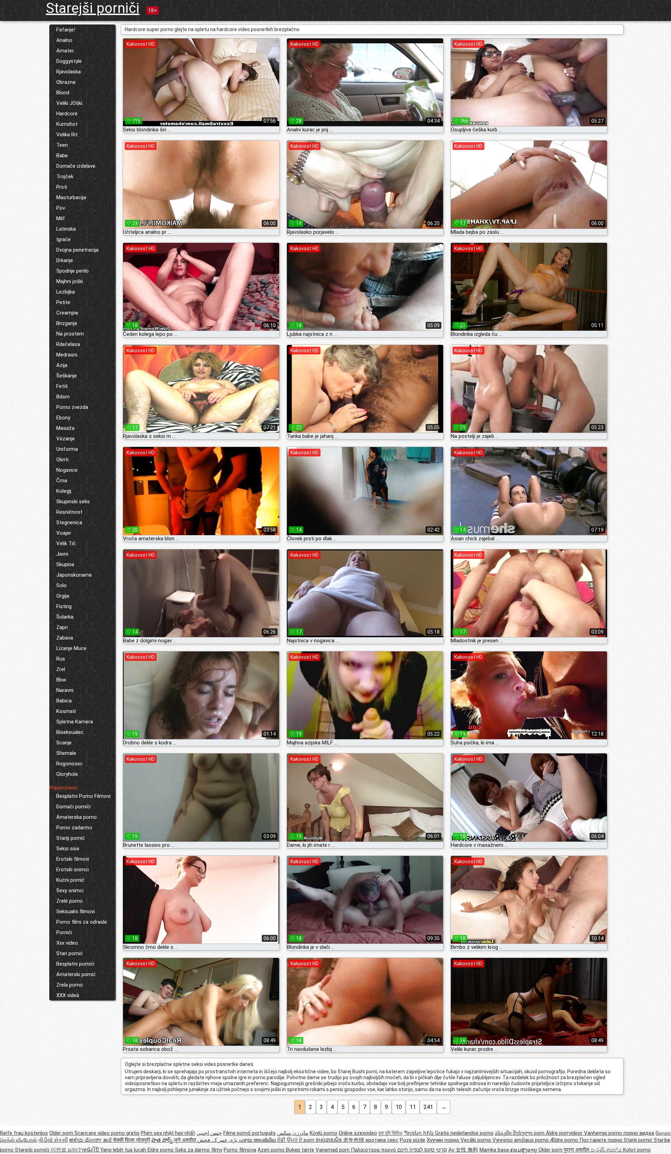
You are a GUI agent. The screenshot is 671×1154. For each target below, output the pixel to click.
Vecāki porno (476, 1140)
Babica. (64, 701)
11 (413, 1107)
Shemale (66, 753)
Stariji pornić (70, 838)
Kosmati (66, 711)
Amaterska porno (76, 817)
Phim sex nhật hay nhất (168, 1133)
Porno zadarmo (74, 827)
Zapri (62, 627)
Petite (63, 302)
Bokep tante (300, 1150)
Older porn (61, 1133)
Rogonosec (69, 763)
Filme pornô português (249, 1133)
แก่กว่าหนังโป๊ (84, 1150)
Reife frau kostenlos (24, 1133)
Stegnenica (69, 522)
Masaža (65, 428)
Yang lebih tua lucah (123, 1150)
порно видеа (638, 1133)
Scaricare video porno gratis (106, 1133)
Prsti (61, 187)
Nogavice (67, 470)
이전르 (59, 1150)
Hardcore (67, 113)
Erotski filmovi (72, 859)
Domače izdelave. (76, 166)
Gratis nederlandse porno (464, 1133)
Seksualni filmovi (75, 911)
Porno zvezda (72, 407)
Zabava (64, 638)
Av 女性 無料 (463, 1150)
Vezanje (65, 438)
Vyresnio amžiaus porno (521, 1140)
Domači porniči (73, 806)
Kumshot (67, 124)
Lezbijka (65, 292)
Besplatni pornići (75, 964)
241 (428, 1107)
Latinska (66, 229)
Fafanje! (65, 30)
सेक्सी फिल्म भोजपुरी (131, 1140)
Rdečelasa (68, 344)
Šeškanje (66, 376)
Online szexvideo (358, 1133)
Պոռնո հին (419, 1133)
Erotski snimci (72, 869)
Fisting (64, 606)
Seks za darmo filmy (198, 1150)
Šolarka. (65, 617)
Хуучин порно (444, 1140)
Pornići (64, 932)
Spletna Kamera (74, 722)
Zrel (60, 669)
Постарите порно (601, 1140)
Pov (60, 208)
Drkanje (64, 260)
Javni (62, 554)
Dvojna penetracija (77, 250)
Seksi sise (67, 848)
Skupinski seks (73, 501)
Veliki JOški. (69, 103)
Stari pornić (69, 953)
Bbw (61, 680)
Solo (61, 585)
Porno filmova (240, 1150)
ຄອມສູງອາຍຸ (524, 1150)
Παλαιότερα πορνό (374, 1150)
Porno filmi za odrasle (81, 922)
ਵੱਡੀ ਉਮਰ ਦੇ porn (296, 1140)
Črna (61, 480)
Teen (62, 145)
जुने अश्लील (185, 1140)
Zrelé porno (69, 901)
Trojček (64, 176)
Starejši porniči (92, 8)
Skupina (65, 564)
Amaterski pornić (76, 974)
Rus (60, 659)
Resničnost (69, 512)
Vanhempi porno (603, 1133)
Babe (62, 155)
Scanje (64, 743)
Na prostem (70, 334)
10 (399, 1107)
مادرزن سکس (292, 1133)
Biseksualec (70, 732)
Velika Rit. (67, 134)
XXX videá (67, 995)
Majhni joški (69, 281)
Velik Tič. (66, 543)
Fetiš (62, 386)
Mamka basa (494, 1150)
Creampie (67, 313)
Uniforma (67, 449)
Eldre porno (161, 1150)
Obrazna (65, 82)
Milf (60, 218)
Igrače (63, 239)
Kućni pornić (70, 880)
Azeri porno (272, 1150)
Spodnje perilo (72, 271)
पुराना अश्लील (577, 1150)
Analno (64, 40)
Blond (62, 92)
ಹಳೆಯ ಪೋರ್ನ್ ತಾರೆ (91, 1140)
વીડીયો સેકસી (53, 1140)
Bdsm (63, 397)
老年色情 (354, 1140)
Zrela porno (69, 985)
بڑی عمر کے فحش (218, 1140)
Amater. (65, 51)
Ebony (63, 417)
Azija (61, 365)
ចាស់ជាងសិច (329, 1140)
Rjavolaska (68, 71)
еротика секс (382, 1140)
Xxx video (67, 943)
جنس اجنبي (209, 1133)
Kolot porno (637, 1150)
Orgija (62, 596)
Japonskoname (74, 575)
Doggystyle (69, 61)
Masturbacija (71, 197)
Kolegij (63, 491)
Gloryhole (67, 774)
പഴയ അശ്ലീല (258, 1140)
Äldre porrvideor (565, 1133)
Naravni (64, 690)
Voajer (63, 533)
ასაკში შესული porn (520, 1133)
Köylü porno (323, 1133)
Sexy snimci (70, 890)
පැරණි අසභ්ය (607, 1150)
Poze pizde (412, 1140)
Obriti (62, 459)
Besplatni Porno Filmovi (83, 796)
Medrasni (66, 355)
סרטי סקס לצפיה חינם (422, 1150)
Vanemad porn (333, 1150)
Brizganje (66, 323)
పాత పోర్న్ (162, 1140)
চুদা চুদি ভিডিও (390, 1133)
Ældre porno (564, 1140)
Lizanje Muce (71, 648)
